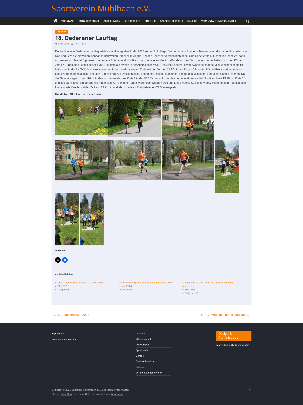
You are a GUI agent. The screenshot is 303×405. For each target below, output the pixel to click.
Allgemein (61, 31)
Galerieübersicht (171, 21)
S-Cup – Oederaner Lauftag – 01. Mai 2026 (79, 282)
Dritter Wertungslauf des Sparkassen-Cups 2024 (146, 282)
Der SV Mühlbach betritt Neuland (225, 315)
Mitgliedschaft (89, 21)
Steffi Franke (80, 44)
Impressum (58, 333)
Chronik (150, 21)
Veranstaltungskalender (218, 21)
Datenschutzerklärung (64, 339)
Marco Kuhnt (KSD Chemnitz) (232, 345)
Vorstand (68, 21)
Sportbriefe (132, 21)
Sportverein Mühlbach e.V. (101, 8)
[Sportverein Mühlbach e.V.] (55, 21)
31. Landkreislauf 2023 (71, 315)
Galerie (192, 21)
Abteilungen (111, 21)
